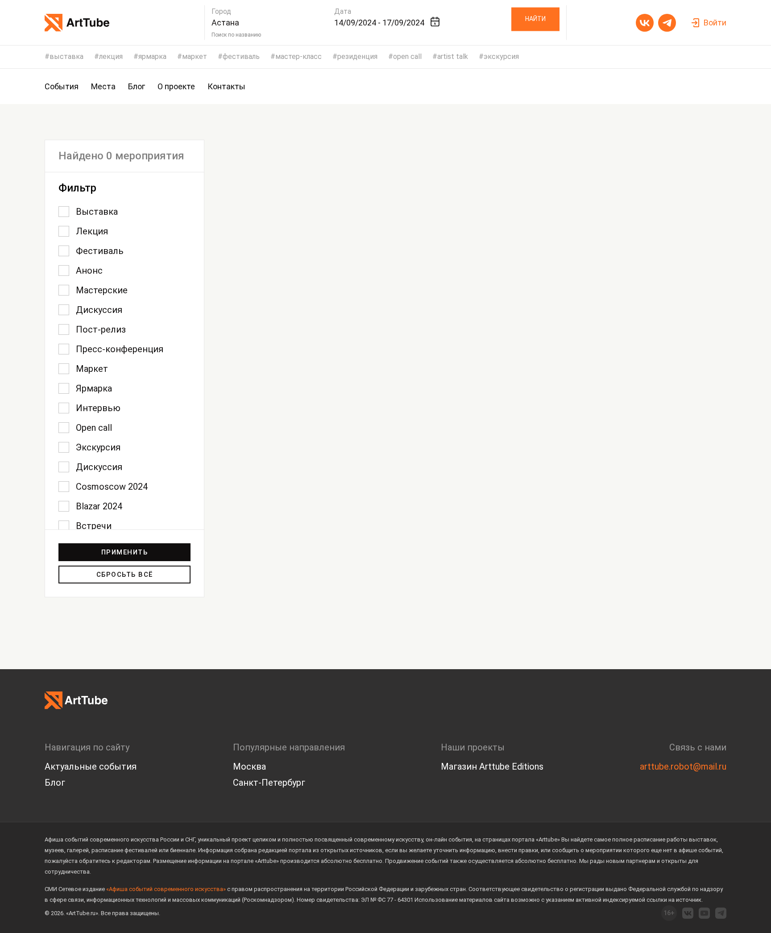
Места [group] (103, 86)
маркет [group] (194, 57)
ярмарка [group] (152, 57)
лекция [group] (111, 57)
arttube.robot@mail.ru (683, 766)
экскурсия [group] (501, 57)
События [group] (62, 86)
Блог (55, 782)
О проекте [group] (176, 86)
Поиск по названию (236, 35)
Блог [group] (136, 86)
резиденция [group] (357, 57)
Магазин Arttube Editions (492, 766)
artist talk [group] (452, 57)
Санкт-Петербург (269, 782)
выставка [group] (66, 57)
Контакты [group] (226, 86)
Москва (249, 766)
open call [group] (407, 57)
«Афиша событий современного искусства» (166, 889)
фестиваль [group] (241, 57)
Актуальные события (91, 766)
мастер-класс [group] (298, 57)
